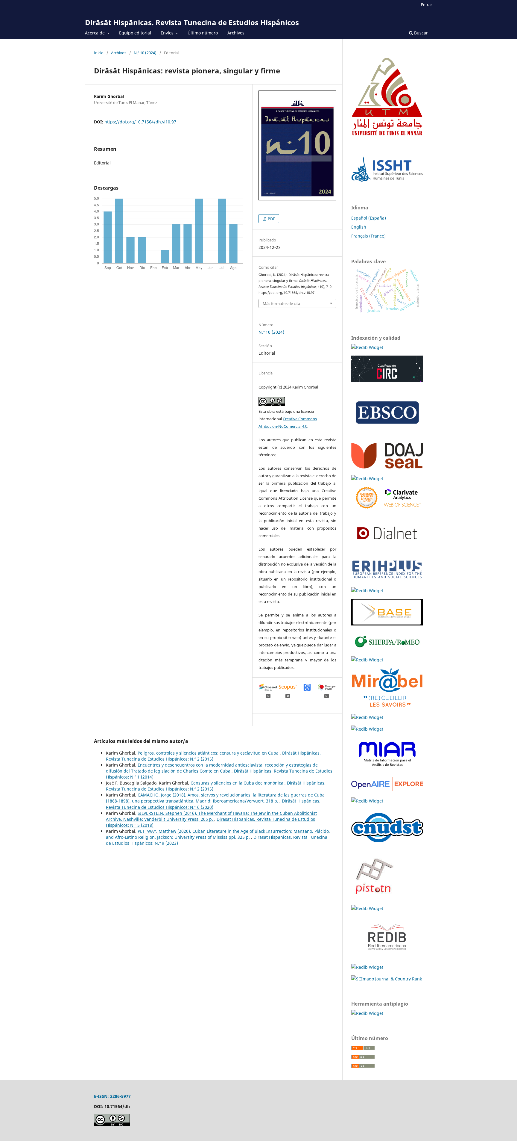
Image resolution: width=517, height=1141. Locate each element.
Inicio (99, 52)
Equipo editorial (135, 33)
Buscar (420, 33)
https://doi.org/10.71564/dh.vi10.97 (140, 122)
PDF (271, 218)
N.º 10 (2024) (145, 52)
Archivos (235, 33)
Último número (203, 33)
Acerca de (95, 33)
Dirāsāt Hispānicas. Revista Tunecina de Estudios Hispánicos (192, 22)
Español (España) (368, 218)
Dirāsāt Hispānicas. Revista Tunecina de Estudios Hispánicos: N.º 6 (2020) (213, 804)
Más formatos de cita (281, 303)
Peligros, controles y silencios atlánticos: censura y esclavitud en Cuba (209, 753)
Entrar (426, 4)
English (358, 227)
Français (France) (368, 236)
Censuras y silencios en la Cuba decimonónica (238, 783)
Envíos (168, 33)
